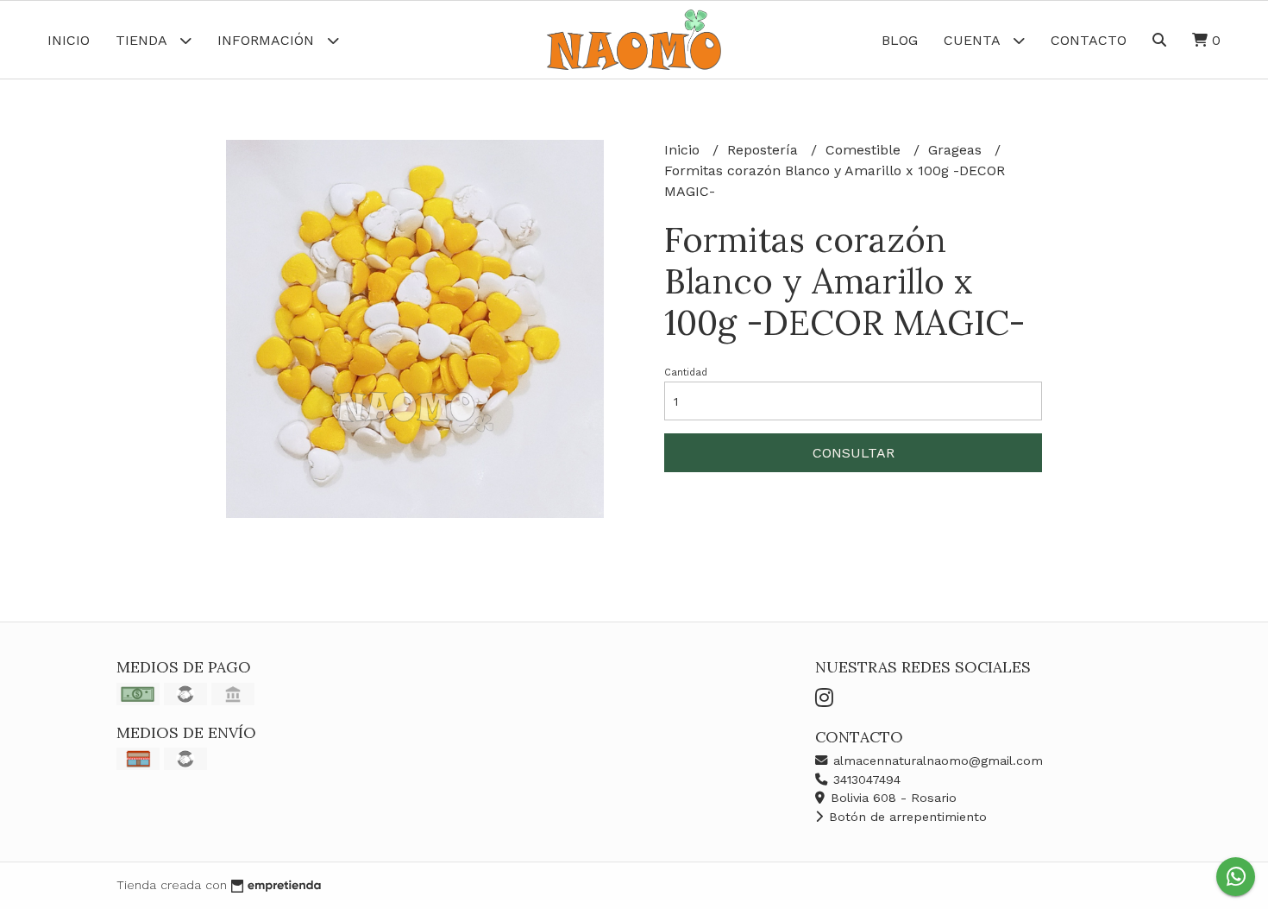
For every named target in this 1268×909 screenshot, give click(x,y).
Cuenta (974, 40)
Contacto (1089, 40)
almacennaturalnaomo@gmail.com (936, 760)
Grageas (957, 150)
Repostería (764, 150)
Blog (900, 40)
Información (267, 40)
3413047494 (865, 779)
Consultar (854, 453)
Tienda (143, 40)
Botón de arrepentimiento (906, 817)
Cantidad (685, 372)
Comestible (865, 150)
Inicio (68, 40)
